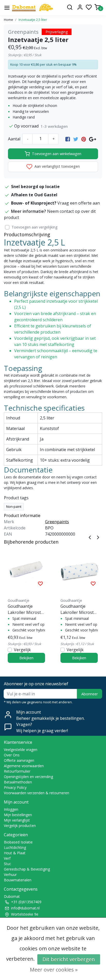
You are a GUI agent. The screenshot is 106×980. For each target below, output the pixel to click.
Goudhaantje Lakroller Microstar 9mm (79, 609)
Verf (7, 858)
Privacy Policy (15, 787)
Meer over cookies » (54, 969)
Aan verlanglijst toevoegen (56, 166)
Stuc (7, 863)
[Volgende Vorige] (98, 537)
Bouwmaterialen (17, 879)
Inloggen (11, 809)
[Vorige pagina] (90, 537)
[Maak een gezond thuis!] (32, 7)
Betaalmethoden (18, 782)
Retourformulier (17, 771)
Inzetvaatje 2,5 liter (33, 19)
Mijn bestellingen (18, 814)
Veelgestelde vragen (20, 749)
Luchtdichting (15, 847)
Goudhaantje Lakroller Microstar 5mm (26, 609)
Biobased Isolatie (18, 842)
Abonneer (89, 693)
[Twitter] (75, 139)
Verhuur (10, 874)
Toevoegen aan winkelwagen (56, 153)
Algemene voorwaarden (24, 765)
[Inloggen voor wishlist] (40, 583)
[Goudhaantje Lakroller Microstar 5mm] (26, 569)
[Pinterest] (83, 139)
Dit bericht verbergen (68, 959)
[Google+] (92, 139)
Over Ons (12, 755)
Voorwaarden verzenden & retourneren (36, 792)
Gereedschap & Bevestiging (27, 869)
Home (8, 19)
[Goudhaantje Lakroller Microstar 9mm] (79, 569)
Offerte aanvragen (19, 760)
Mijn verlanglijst (17, 820)
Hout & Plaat (14, 852)
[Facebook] (67, 139)
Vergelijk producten (20, 825)
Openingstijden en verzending (28, 776)
